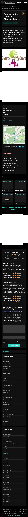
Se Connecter (6, 351)
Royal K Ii (17, 203)
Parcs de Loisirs (15, 6)
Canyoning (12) (6, 368)
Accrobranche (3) (6, 361)
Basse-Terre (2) (6, 436)
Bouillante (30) (6, 439)
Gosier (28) (5, 448)
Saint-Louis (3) (6, 492)
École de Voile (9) (6, 424)
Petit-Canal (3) (6, 477)
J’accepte (17, 516)
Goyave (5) (5, 453)
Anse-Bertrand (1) (6, 431)
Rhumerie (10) (6, 411)
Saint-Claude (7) (6, 487)
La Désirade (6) (6, 458)
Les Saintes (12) (6, 468)
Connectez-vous (6, 311)
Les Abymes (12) (6, 465)
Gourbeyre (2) (6, 451)
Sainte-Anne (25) (6, 494)
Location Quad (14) (7, 387)
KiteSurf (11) (5, 383)
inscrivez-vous (14, 311)
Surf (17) (4, 419)
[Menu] (2, 2)
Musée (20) (5, 392)
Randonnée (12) (6, 409)
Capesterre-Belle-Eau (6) (8, 441)
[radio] (13, 315)
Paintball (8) (5, 395)
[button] (14, 134)
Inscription (24, 2)
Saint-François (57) (7, 489)
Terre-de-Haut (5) (6, 499)
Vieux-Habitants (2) (7, 504)
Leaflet (16, 143)
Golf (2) (4, 378)
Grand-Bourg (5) (6, 456)
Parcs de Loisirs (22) (7, 397)
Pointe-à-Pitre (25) (7, 482)
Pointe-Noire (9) (6, 480)
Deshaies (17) (6, 446)
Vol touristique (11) (7, 421)
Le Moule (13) (6, 463)
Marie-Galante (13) (7, 470)
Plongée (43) (5, 402)
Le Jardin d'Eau (5, 190)
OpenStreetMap (21, 143)
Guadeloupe (4, 6)
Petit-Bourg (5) (6, 475)
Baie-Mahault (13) (6, 434)
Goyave (15, 23)
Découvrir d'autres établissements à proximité (14, 208)
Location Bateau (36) (7, 385)
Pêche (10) (5, 407)
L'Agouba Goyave (19, 190)
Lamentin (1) (5, 460)
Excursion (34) (6, 375)
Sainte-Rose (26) (6, 496)
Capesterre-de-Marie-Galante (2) (10, 443)
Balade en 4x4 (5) (6, 363)
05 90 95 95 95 (7, 121)
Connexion (19, 2)
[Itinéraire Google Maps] (16, 146)
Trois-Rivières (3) (6, 501)
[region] (14, 135)
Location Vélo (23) (7, 390)
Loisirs (9, 6)
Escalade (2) (5, 371)
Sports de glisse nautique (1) (9, 414)
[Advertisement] (14, 86)
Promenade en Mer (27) (8, 404)
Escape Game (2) (6, 373)
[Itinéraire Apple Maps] (23, 146)
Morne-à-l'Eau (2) (6, 472)
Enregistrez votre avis (14, 345)
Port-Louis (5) (6, 484)
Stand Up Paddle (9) (7, 416)
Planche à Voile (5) (7, 399)
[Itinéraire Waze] (19, 146)
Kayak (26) (5, 380)
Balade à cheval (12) (7, 366)
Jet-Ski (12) (5, 359)
